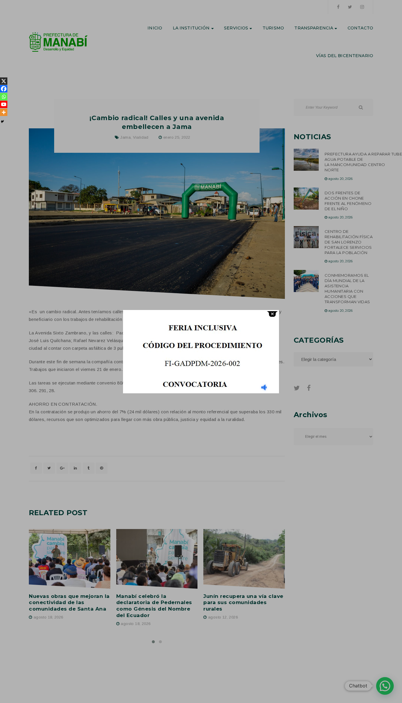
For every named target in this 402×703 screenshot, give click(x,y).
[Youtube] (3, 104)
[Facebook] (3, 88)
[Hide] (2, 121)
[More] (3, 112)
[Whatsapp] (3, 96)
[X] (3, 81)
